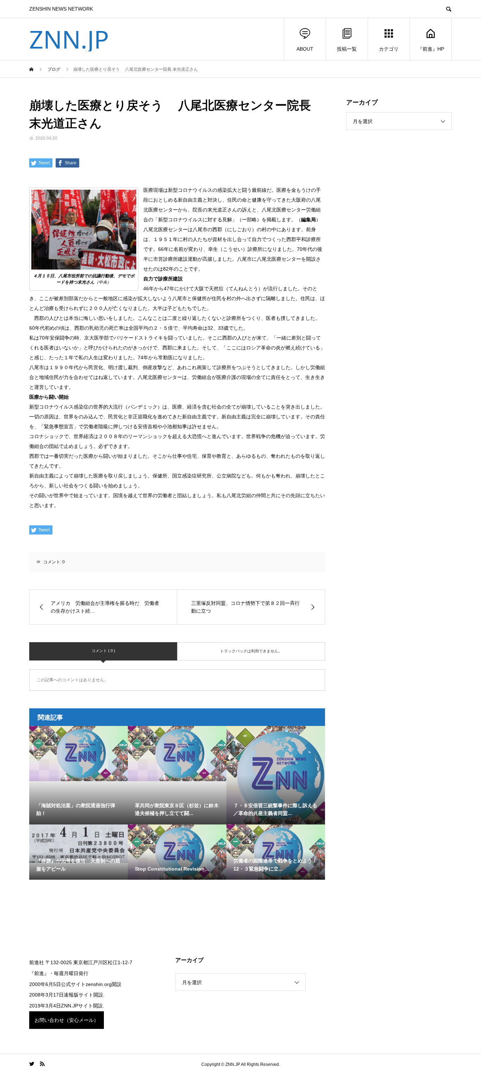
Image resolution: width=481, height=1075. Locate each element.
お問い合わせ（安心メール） (67, 1020)
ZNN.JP (69, 39)
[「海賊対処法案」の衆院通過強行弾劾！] (78, 753)
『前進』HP (431, 49)
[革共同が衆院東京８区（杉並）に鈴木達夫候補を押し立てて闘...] (177, 753)
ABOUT (304, 49)
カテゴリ (389, 49)
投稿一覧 (347, 49)
